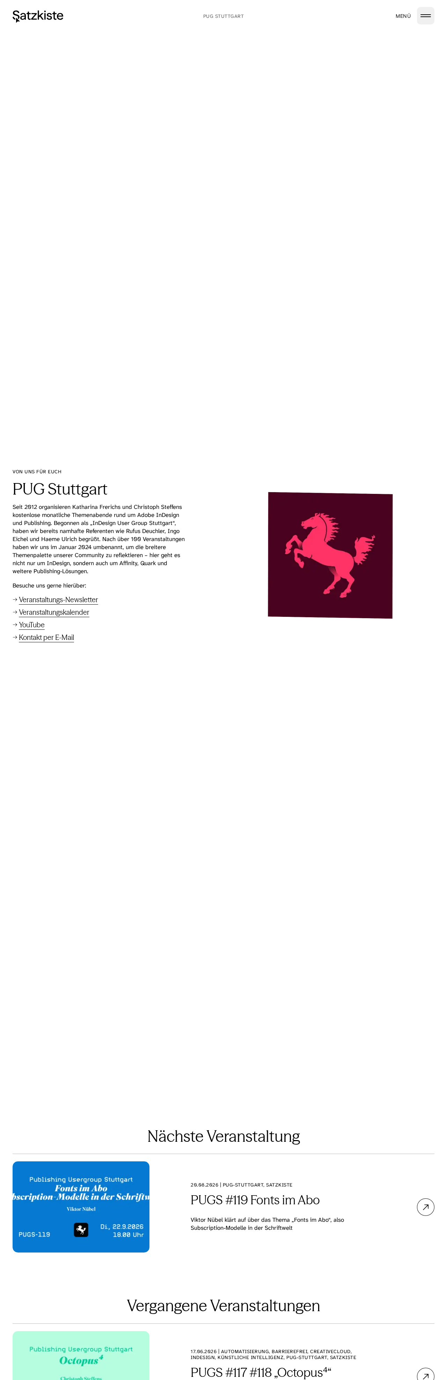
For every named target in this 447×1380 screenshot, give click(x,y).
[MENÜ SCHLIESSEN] (425, 15)
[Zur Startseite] (38, 16)
